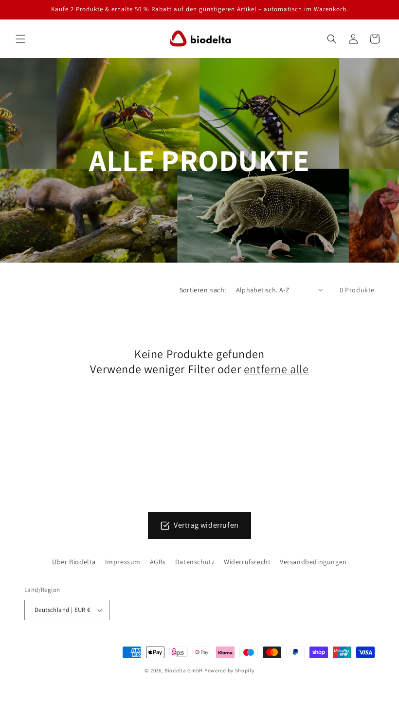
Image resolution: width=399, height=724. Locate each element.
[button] (20, 39)
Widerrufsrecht (247, 561)
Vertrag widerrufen (206, 525)
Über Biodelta (74, 561)
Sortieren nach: (203, 290)
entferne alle (276, 369)
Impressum (123, 561)
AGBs (158, 561)
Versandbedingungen (313, 561)
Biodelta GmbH (183, 670)
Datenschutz (195, 561)
